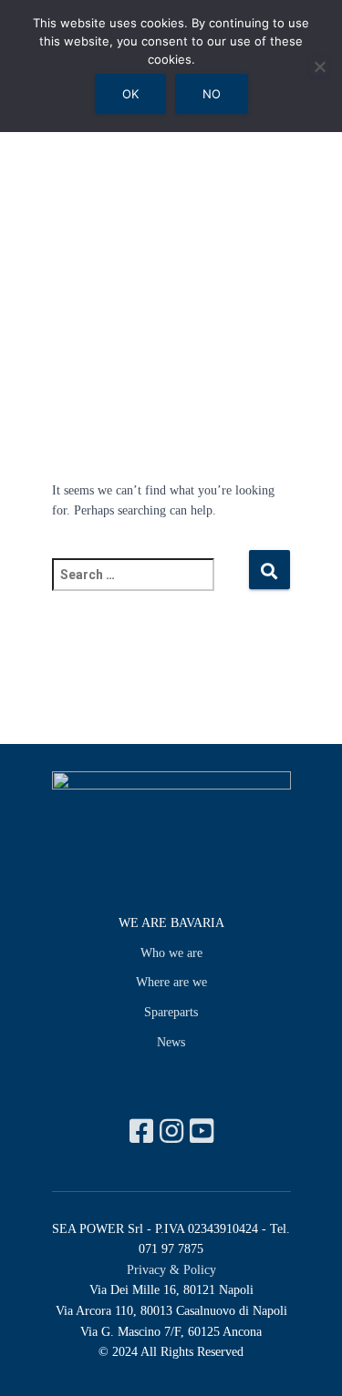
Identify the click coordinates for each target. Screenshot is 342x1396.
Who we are (171, 953)
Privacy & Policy (171, 1270)
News (171, 1042)
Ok (130, 94)
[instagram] (175, 1131)
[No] (319, 66)
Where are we (171, 982)
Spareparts (171, 1012)
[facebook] (145, 1131)
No (211, 94)
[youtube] (201, 1131)
